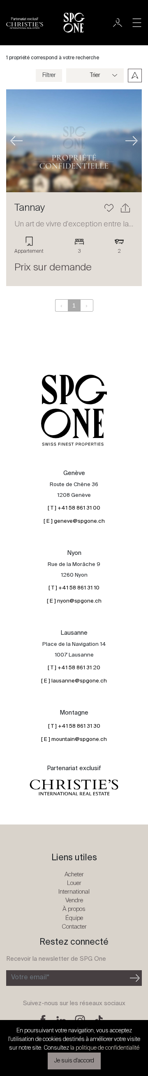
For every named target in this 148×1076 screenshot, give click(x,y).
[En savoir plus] (74, 140)
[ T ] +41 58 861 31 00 (74, 508)
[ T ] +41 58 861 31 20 (74, 668)
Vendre (74, 900)
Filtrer (49, 75)
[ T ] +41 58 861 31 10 (74, 588)
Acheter (74, 874)
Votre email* (30, 977)
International (74, 892)
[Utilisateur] (117, 23)
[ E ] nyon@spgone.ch (74, 601)
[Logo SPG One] (74, 22)
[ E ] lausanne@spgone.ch (74, 681)
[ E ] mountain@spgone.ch (74, 739)
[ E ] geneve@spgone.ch (74, 521)
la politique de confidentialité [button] (104, 1048)
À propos (74, 909)
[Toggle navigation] (137, 23)
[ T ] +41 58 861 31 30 (74, 726)
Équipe (74, 918)
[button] (16, 140)
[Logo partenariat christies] (74, 788)
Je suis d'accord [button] (74, 1061)
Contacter (74, 927)
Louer (74, 883)
